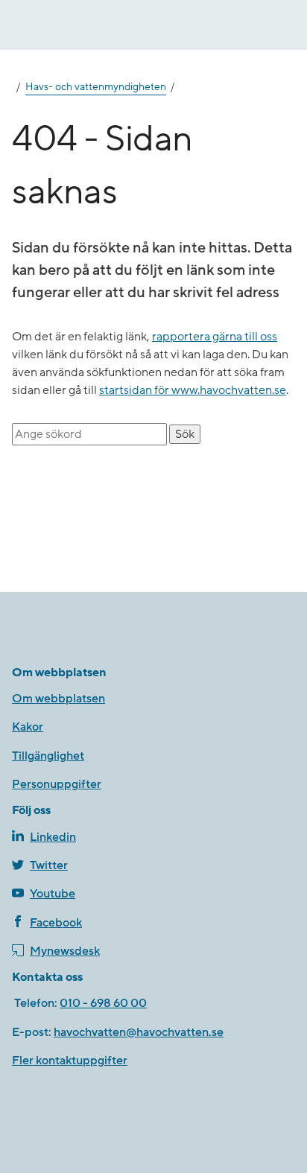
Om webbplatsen (58, 698)
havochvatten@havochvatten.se (139, 1032)
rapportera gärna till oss (214, 336)
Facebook (56, 922)
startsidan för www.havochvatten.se (192, 390)
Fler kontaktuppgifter (69, 1060)
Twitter (49, 865)
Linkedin (53, 837)
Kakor (27, 726)
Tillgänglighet (48, 755)
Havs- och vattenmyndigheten (95, 87)
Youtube (52, 893)
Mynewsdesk (65, 951)
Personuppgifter (56, 784)
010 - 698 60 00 (103, 1003)
